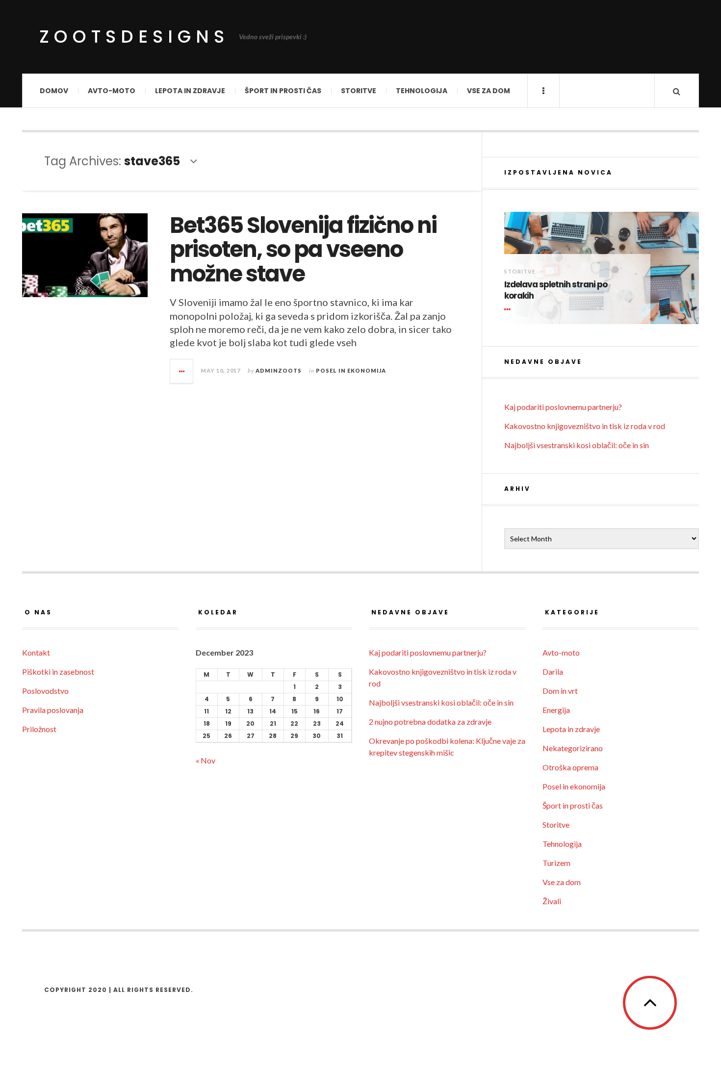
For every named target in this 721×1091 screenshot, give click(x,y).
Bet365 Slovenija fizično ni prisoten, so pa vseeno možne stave (303, 249)
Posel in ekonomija (351, 370)
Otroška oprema (570, 767)
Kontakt (36, 652)
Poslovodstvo (45, 690)
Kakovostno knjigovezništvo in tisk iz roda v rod (584, 426)
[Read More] (509, 309)
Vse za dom (488, 91)
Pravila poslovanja (52, 709)
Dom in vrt (560, 690)
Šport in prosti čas (283, 91)
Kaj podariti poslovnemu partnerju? (563, 406)
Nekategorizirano (572, 748)
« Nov (205, 760)
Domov (54, 91)
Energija (556, 709)
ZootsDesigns (134, 36)
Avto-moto (111, 91)
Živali (551, 901)
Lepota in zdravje (190, 91)
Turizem (556, 862)
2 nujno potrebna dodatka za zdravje (430, 721)
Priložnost (39, 729)
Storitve (358, 91)
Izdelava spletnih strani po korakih (555, 290)
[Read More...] (182, 371)
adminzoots (279, 370)
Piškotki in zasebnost (58, 671)
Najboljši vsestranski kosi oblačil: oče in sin (576, 445)
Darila (552, 671)
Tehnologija (421, 91)
